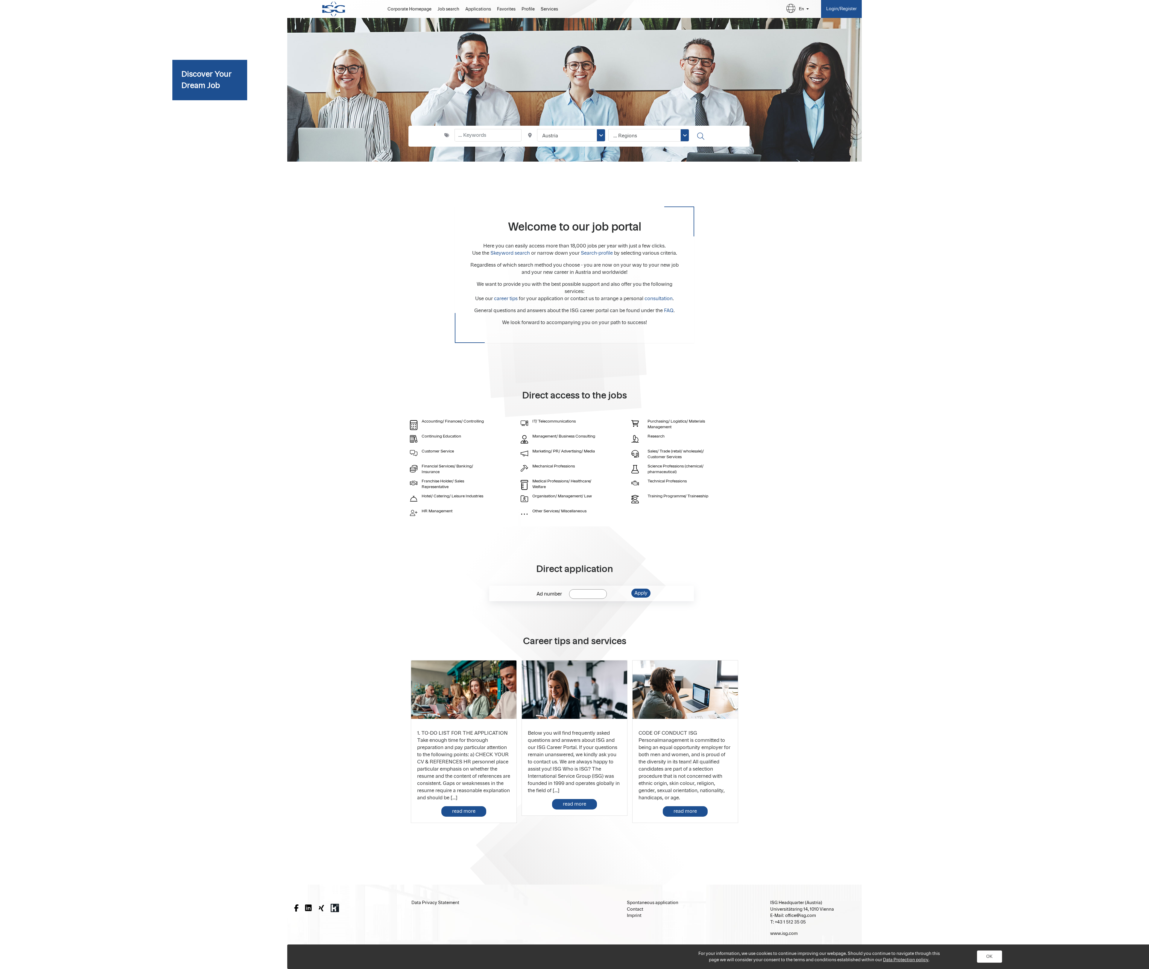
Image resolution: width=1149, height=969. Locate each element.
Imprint (634, 915)
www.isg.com (784, 933)
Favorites (506, 9)
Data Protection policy (905, 960)
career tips (506, 298)
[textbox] (488, 135)
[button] (989, 956)
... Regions (625, 135)
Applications (478, 9)
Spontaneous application (652, 902)
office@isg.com (800, 915)
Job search (448, 9)
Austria (550, 135)
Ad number (549, 594)
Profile (528, 9)
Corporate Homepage (409, 9)
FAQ (669, 310)
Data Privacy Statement (435, 902)
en (801, 8)
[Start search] (701, 136)
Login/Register (841, 9)
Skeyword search (510, 253)
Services (549, 9)
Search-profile (597, 253)
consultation (659, 298)
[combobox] (571, 135)
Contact (635, 909)
